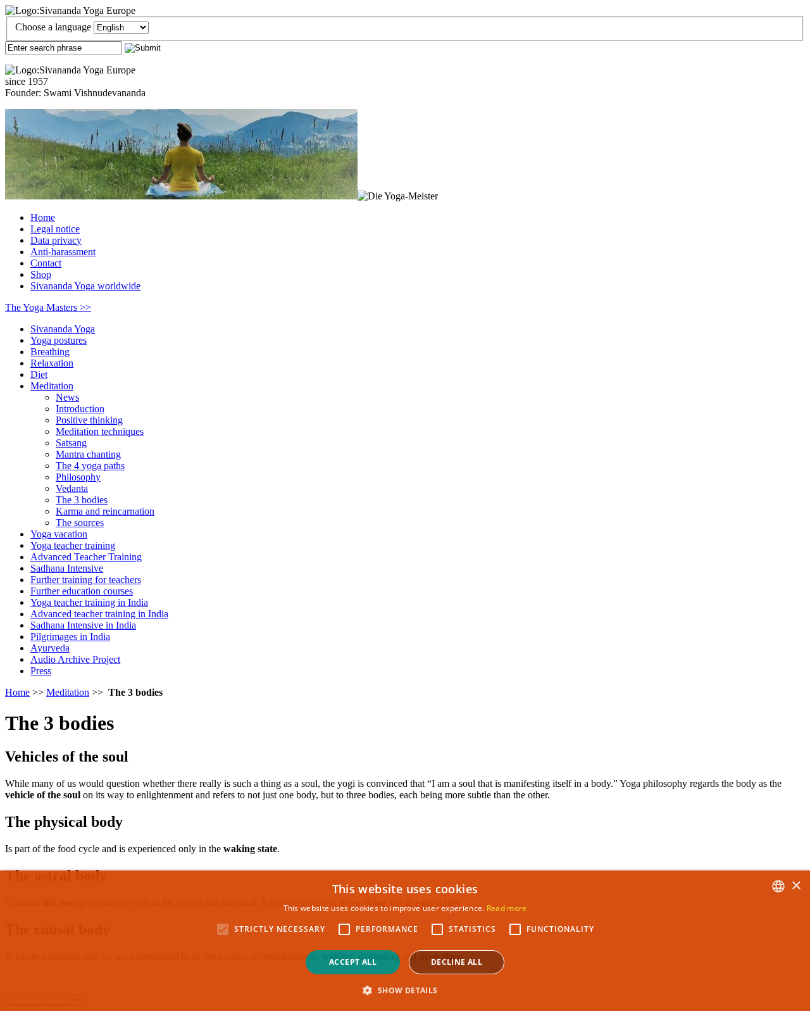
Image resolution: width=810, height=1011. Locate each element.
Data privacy (56, 240)
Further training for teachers (85, 579)
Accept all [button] (353, 962)
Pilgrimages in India (70, 636)
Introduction (80, 408)
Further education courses (81, 591)
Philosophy (78, 477)
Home (42, 217)
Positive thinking (89, 420)
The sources (80, 522)
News (67, 397)
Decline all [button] (456, 962)
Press (40, 670)
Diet (38, 374)
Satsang (71, 442)
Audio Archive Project (75, 659)
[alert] (405, 940)
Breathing (50, 351)
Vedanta (72, 488)
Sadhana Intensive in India (83, 625)
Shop (40, 274)
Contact (45, 263)
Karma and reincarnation (105, 511)
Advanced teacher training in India (99, 613)
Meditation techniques (100, 431)
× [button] (796, 886)
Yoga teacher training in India (89, 602)
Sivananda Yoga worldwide (85, 285)
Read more (507, 908)
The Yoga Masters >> (48, 307)
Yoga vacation (58, 534)
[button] (404, 990)
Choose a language (53, 27)
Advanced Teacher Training (86, 556)
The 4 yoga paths (90, 465)
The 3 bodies (82, 499)
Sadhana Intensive (66, 568)
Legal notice (55, 228)
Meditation (51, 385)
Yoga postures (58, 340)
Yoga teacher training (72, 545)
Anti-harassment (63, 251)
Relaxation (51, 363)
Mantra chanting (88, 454)
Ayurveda (50, 648)
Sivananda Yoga (62, 328)
